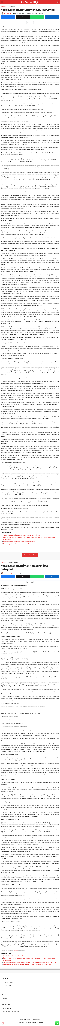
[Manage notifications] (3, 1023)
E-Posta (34, 1022)
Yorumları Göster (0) (29, 555)
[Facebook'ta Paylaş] (8, 17)
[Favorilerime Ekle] (27, 22)
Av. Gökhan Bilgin (30, 2)
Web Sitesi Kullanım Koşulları (11, 1011)
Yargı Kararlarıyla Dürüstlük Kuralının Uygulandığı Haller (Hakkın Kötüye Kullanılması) (27, 964)
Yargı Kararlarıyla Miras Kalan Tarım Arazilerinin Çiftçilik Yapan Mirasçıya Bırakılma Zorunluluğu (29, 962)
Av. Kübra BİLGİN (7, 986)
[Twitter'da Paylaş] (23, 17)
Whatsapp (40, 1022)
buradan (16, 950)
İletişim (5, 998)
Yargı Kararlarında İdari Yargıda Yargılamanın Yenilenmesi (19, 541)
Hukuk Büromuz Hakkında (10, 989)
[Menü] (2, 2)
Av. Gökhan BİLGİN (8, 983)
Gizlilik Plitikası (7, 1008)
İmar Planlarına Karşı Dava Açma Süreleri (14, 956)
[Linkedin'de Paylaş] (52, 17)
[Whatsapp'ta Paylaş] (37, 17)
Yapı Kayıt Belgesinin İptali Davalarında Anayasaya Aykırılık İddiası (21, 535)
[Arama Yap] (58, 2)
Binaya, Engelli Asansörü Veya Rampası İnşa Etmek (17, 544)
